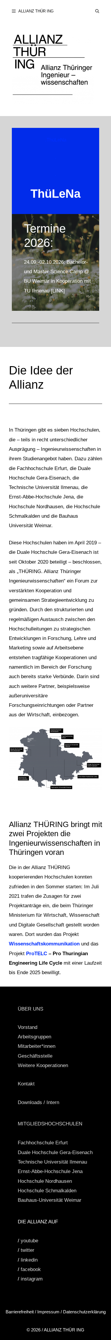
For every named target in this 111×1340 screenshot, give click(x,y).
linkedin (29, 1260)
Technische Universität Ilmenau (52, 1162)
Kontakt (26, 1084)
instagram (32, 1279)
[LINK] (58, 291)
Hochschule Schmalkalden (47, 1190)
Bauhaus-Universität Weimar (49, 1200)
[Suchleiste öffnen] (97, 11)
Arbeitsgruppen (34, 1037)
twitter (27, 1250)
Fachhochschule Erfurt (43, 1143)
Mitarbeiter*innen (36, 1046)
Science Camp (66, 271)
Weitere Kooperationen (43, 1065)
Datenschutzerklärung (84, 1311)
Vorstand (27, 1027)
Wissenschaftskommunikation (44, 944)
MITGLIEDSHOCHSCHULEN (50, 1124)
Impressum (48, 1311)
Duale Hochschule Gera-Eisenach (55, 1152)
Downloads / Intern (38, 1102)
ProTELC (36, 953)
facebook (31, 1269)
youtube (29, 1241)
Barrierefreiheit (20, 1311)
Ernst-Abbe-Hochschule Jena (50, 1171)
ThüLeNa (56, 140)
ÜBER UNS (30, 1009)
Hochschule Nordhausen (45, 1181)
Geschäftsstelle (35, 1056)
